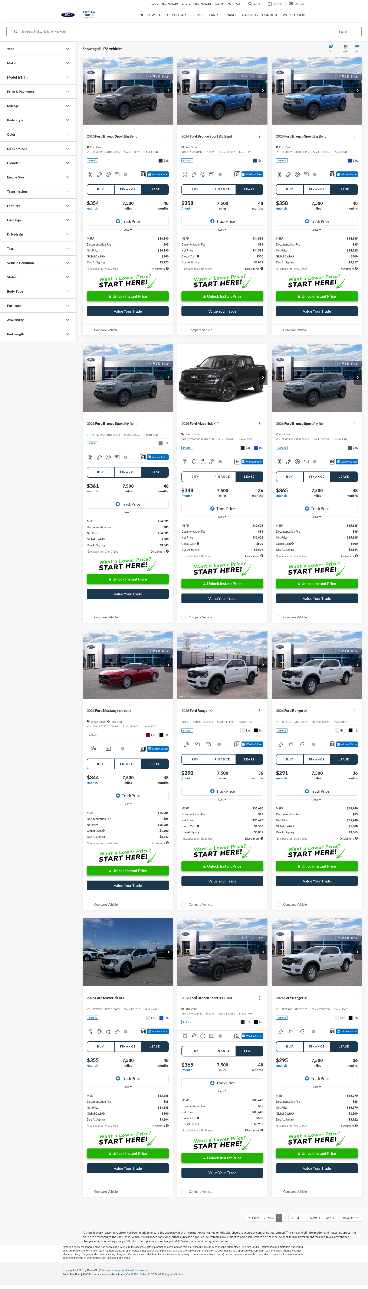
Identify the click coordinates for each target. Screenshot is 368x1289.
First (254, 1218)
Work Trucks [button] (294, 15)
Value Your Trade (128, 311)
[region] (128, 248)
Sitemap (105, 1270)
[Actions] (165, 136)
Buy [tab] (100, 189)
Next (314, 1218)
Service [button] (198, 15)
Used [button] (163, 15)
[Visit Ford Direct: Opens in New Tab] (176, 1274)
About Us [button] (250, 15)
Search (343, 31)
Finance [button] (230, 15)
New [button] (151, 15)
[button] (168, 90)
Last (329, 1218)
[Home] (141, 15)
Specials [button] (179, 15)
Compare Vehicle (106, 330)
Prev (269, 1218)
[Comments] (143, 174)
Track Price (131, 221)
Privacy (116, 1270)
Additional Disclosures (135, 1270)
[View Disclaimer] (125, 174)
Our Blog (270, 15)
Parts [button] (214, 15)
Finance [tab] (128, 189)
